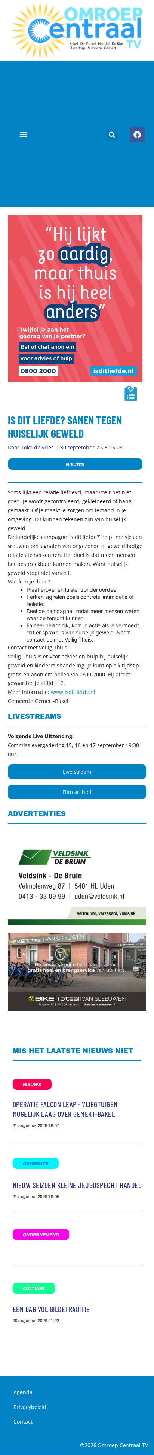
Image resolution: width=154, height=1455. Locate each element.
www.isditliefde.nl (73, 691)
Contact (22, 1421)
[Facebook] (137, 134)
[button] (23, 134)
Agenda (22, 1392)
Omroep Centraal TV (123, 1445)
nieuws (75, 464)
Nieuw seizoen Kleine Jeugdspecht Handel (77, 1184)
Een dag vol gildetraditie (51, 1308)
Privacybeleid (29, 1406)
